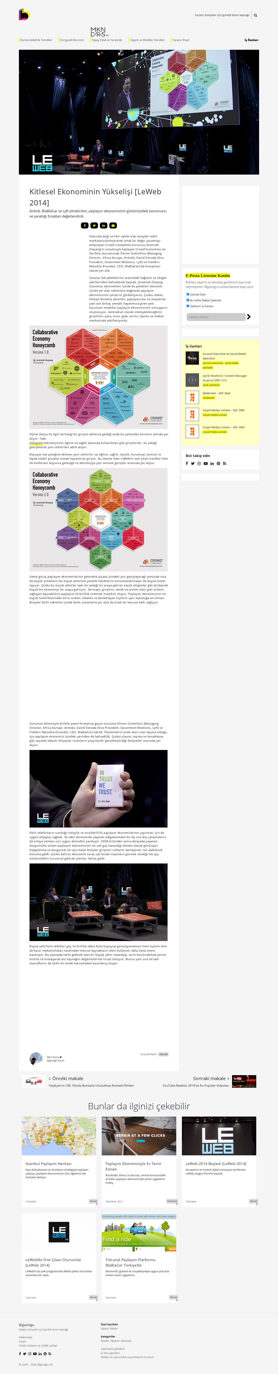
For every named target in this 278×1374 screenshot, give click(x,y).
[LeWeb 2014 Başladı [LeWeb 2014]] (219, 1136)
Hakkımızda (25, 1337)
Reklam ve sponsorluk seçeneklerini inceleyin (127, 1357)
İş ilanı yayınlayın (110, 1353)
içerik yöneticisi (211, 385)
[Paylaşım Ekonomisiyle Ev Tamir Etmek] (139, 1136)
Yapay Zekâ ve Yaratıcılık (107, 40)
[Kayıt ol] (249, 316)
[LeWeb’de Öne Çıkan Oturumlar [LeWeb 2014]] (59, 1232)
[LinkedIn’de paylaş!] (103, 225)
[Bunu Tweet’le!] (94, 225)
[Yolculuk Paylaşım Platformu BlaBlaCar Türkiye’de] (139, 1232)
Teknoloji (126, 1341)
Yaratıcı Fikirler (109, 1328)
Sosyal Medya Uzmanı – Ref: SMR (224, 410)
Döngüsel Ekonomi (72, 40)
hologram (36, 443)
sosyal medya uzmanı (215, 415)
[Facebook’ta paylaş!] (85, 225)
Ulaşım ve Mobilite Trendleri (147, 40)
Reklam (105, 1341)
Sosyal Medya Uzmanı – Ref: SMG (224, 427)
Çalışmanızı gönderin (113, 1349)
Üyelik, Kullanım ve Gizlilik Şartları (38, 1345)
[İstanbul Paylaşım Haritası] (59, 1136)
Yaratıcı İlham (181, 40)
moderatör (209, 397)
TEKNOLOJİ (172, 1201)
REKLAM (163, 1054)
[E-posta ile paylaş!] (113, 225)
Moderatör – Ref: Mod (216, 393)
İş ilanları (194, 346)
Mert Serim (53, 1057)
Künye (22, 1341)
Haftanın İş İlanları (202, 306)
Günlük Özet (198, 294)
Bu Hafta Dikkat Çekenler (205, 300)
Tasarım (115, 1341)
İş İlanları (251, 40)
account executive (213, 363)
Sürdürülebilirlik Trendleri (36, 40)
